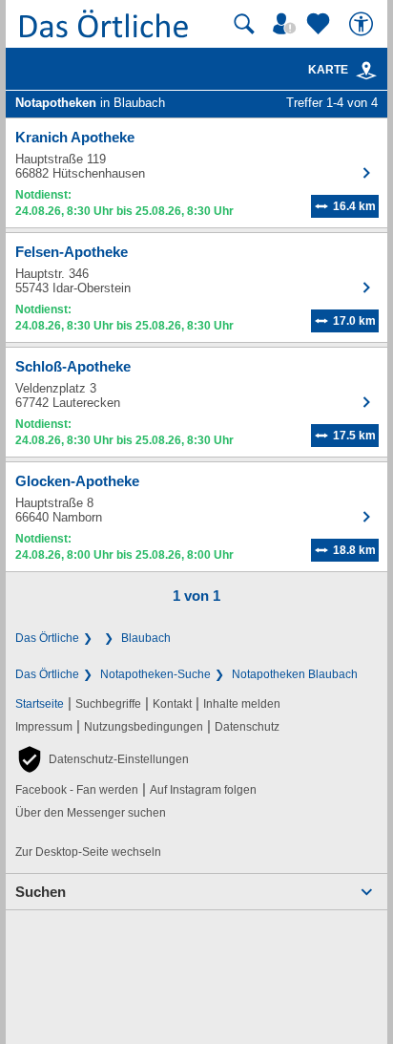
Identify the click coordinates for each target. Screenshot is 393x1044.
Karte (328, 69)
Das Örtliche (47, 638)
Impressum (43, 727)
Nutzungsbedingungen (143, 727)
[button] (102, 759)
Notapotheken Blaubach (295, 674)
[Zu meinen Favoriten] (320, 24)
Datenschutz (247, 727)
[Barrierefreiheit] (363, 24)
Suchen (40, 892)
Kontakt (172, 704)
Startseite (39, 704)
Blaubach (146, 638)
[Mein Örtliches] (287, 24)
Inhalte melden (241, 704)
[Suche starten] (244, 24)
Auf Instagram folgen (203, 790)
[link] (366, 70)
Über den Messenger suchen (90, 813)
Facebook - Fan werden (76, 790)
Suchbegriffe (108, 704)
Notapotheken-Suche (155, 674)
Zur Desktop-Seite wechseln (88, 852)
